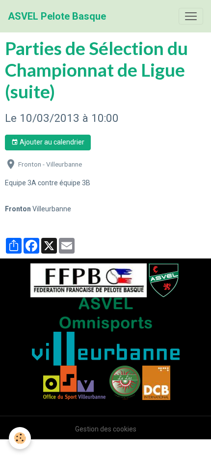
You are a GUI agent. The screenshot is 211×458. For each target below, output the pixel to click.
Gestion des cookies (105, 429)
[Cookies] (20, 438)
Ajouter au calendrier (51, 142)
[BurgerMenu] (191, 16)
